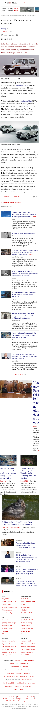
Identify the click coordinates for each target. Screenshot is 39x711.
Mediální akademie (8, 699)
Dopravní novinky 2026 (28, 646)
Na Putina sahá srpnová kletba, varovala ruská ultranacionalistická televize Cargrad (24, 356)
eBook (5, 35)
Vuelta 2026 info (26, 599)
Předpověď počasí (28, 660)
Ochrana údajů (30, 699)
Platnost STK (25, 655)
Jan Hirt (23, 604)
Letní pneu (31, 683)
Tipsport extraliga (7, 625)
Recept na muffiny (26, 623)
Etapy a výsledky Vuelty (28, 601)
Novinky (3, 29)
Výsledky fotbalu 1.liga (9, 623)
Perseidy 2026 (13, 663)
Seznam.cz (27, 3)
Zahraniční (15, 361)
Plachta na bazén (26, 670)
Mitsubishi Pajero (22, 85)
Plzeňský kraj (16, 320)
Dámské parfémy (21, 683)
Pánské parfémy (19, 689)
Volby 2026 (5, 599)
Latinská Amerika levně (9, 652)
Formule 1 (5, 631)
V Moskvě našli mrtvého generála (24, 233)
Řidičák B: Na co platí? (28, 649)
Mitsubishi (18, 202)
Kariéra (26, 697)
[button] (19, 66)
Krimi (13, 219)
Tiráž (32, 697)
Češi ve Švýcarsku (7, 649)
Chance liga (5, 620)
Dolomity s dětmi (7, 655)
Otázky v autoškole (27, 652)
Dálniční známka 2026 (28, 644)
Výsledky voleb (6, 604)
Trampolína (10, 673)
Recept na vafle (25, 631)
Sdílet (12, 35)
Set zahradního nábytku (10, 676)
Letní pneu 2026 (26, 641)
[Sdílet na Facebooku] (34, 197)
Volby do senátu (7, 610)
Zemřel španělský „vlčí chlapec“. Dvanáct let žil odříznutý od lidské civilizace (28, 473)
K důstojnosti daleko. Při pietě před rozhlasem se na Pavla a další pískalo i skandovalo (25, 252)
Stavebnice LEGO (8, 683)
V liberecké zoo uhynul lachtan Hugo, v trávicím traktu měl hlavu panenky (17, 523)
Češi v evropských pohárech (19, 666)
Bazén (18, 670)
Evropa (14, 236)
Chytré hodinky (27, 686)
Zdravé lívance (25, 625)
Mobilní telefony (27, 680)
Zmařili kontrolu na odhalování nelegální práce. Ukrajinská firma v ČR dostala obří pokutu (24, 315)
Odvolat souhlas (11, 701)
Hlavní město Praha (17, 257)
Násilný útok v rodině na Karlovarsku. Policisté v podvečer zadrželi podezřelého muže (24, 214)
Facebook (7, 697)
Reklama (20, 697)
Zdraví (14, 299)
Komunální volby (7, 613)
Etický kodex (20, 699)
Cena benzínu (24, 663)
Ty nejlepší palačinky (27, 620)
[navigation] (2, 2)
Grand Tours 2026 (26, 613)
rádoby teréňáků (26, 101)
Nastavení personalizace (25, 701)
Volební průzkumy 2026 (9, 601)
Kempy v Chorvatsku (8, 641)
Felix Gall (23, 610)
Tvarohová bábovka (27, 628)
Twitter (14, 697)
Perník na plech (25, 634)
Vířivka (32, 676)
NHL (3, 634)
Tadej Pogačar (25, 607)
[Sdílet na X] (37, 197)
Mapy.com (18, 660)
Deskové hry (9, 686)
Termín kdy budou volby (9, 607)
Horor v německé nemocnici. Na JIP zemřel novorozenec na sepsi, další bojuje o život (24, 335)
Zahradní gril (24, 676)
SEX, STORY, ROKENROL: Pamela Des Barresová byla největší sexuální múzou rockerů (25, 273)
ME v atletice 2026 (7, 628)
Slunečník (19, 673)
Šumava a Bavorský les (9, 646)
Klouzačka (27, 673)
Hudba (14, 278)
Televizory (18, 686)
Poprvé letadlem (7, 644)
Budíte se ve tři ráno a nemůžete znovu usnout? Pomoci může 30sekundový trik (24, 294)
